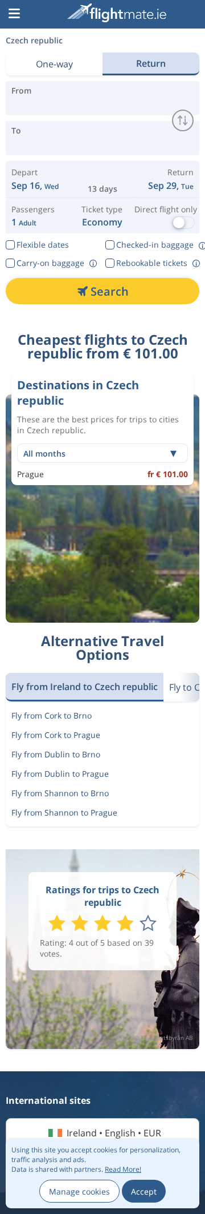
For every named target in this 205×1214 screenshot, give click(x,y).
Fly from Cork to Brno (51, 715)
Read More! (123, 1169)
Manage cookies (79, 1191)
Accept (144, 1191)
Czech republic (34, 40)
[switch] (183, 120)
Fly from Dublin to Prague (60, 773)
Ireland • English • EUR (114, 1133)
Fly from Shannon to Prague (64, 812)
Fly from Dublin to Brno (55, 754)
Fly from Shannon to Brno (60, 793)
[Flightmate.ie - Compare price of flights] (116, 12)
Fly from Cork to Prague (55, 734)
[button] (14, 14)
